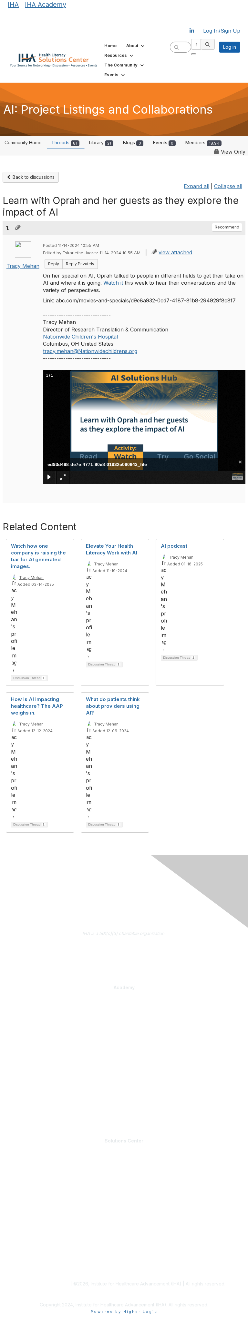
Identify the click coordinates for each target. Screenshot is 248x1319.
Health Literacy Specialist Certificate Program (53, 1010)
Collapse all (228, 186)
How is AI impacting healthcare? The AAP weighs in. (37, 706)
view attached (175, 252)
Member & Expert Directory (34, 1169)
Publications (19, 1086)
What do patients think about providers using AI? (113, 706)
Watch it (113, 282)
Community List (22, 1163)
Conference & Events (30, 1095)
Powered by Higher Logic (124, 1311)
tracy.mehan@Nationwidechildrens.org (90, 351)
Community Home (23, 142)
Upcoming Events (25, 1210)
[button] (135, 45)
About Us (124, 947)
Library (100, 142)
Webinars (16, 1114)
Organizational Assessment (35, 1039)
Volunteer (17, 1188)
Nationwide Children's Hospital (80, 336)
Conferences (20, 1101)
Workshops (18, 1108)
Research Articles (25, 1250)
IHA (13, 4)
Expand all (196, 186)
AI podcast (174, 546)
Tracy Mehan (22, 266)
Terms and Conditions (46, 1283)
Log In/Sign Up (221, 30)
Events (163, 142)
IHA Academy (45, 4)
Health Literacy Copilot (30, 1073)
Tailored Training (24, 1045)
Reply (53, 263)
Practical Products (27, 1067)
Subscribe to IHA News (124, 966)
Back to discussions (33, 177)
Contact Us (124, 956)
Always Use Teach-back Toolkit (39, 1079)
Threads (64, 142)
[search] (176, 47)
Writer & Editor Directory (32, 1182)
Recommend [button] (227, 227)
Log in (229, 47)
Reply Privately (80, 263)
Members (202, 142)
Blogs (132, 142)
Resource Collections (29, 1257)
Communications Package (33, 1022)
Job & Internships (25, 1175)
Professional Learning (31, 1003)
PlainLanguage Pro (26, 1016)
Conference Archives (29, 1244)
